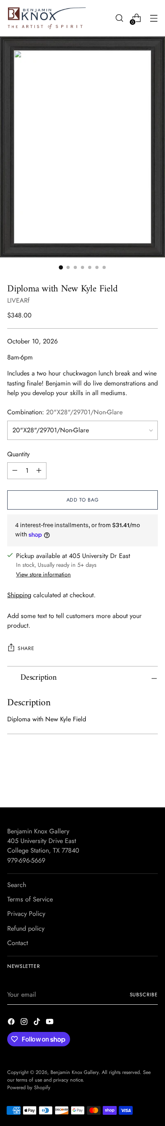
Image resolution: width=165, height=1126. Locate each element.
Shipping (19, 595)
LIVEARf (18, 300)
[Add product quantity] (39, 471)
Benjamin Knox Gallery (74, 1072)
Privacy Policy (26, 913)
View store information (43, 574)
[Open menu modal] (153, 18)
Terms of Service (30, 899)
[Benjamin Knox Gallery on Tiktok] (37, 1023)
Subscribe (144, 994)
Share (26, 648)
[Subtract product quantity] (15, 471)
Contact (17, 942)
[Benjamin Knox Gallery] (47, 18)
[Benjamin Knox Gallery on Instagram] (25, 1023)
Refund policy (25, 928)
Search (16, 884)
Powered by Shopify (28, 1087)
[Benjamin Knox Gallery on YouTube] (50, 1023)
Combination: (65, 412)
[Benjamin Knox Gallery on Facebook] (12, 1023)
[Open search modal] (119, 18)
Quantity (18, 454)
